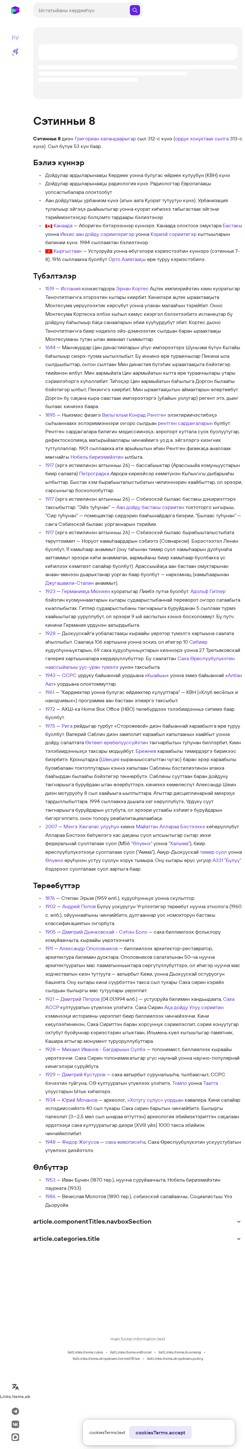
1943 (50, 675)
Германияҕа (75, 591)
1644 (50, 347)
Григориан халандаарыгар (105, 138)
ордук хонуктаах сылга (202, 138)
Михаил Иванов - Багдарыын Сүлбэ (103, 1049)
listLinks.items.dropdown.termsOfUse (106, 1358)
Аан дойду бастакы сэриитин (150, 507)
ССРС (69, 675)
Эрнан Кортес (132, 288)
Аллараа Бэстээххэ (182, 826)
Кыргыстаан (68, 251)
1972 (50, 709)
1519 (49, 288)
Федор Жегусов (80, 1142)
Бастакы (232, 225)
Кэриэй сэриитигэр (174, 234)
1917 (49, 465)
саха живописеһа (125, 1142)
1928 (50, 633)
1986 (50, 1196)
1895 (50, 415)
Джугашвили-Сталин (69, 583)
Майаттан (147, 826)
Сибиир (198, 642)
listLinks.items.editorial (131, 1352)
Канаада (63, 225)
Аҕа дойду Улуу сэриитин (194, 1007)
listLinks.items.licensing (180, 1352)
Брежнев (146, 751)
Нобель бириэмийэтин (97, 457)
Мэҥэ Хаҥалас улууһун (91, 826)
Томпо (179, 1083)
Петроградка (94, 473)
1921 (49, 999)
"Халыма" (179, 843)
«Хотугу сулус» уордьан (155, 1100)
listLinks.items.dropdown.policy (175, 1358)
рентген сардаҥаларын (185, 423)
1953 (50, 1180)
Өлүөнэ (54, 860)
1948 (50, 1142)
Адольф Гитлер (208, 591)
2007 (51, 826)
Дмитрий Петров (80, 999)
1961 (49, 692)
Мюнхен (100, 591)
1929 (50, 1074)
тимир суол (213, 852)
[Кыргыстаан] (48, 251)
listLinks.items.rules (85, 1352)
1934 (50, 1100)
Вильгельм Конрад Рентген (134, 415)
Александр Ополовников (88, 948)
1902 (50, 906)
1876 (50, 898)
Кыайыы (156, 675)
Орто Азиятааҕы (127, 259)
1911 (49, 948)
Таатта (210, 1083)
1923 (50, 591)
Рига (67, 726)
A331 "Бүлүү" (226, 860)
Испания (71, 288)
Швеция (110, 759)
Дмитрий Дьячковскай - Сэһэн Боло (104, 932)
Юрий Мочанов (79, 1100)
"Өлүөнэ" (141, 843)
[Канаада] (48, 225)
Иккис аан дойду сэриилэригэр (97, 234)
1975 (50, 726)
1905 (50, 932)
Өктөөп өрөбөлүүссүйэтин (116, 742)
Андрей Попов (79, 906)
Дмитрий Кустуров (83, 1074)
